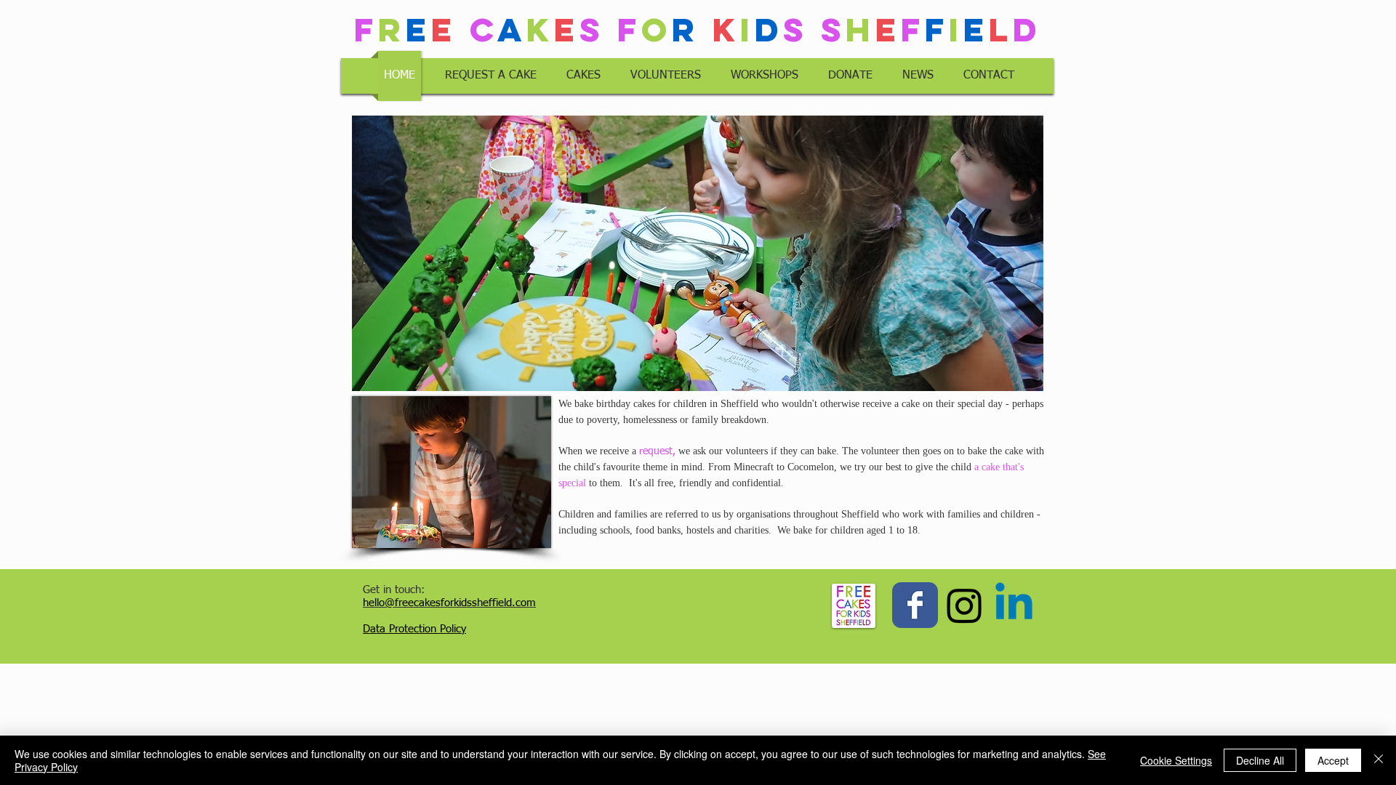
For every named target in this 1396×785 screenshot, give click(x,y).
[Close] (1378, 760)
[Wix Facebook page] (915, 605)
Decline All (1260, 760)
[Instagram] (964, 605)
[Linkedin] (1014, 605)
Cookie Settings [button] (1176, 760)
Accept (1333, 760)
